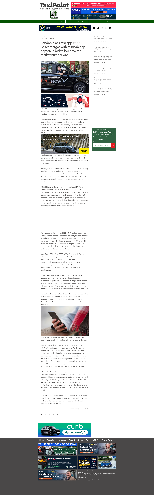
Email (94, 141)
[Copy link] (114, 28)
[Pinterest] (110, 28)
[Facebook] (94, 28)
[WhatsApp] (102, 28)
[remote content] (65, 219)
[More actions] (88, 38)
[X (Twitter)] (98, 28)
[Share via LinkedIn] (49, 414)
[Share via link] (53, 414)
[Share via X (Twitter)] (45, 414)
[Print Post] (57, 414)
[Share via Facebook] (41, 414)
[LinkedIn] (106, 28)
